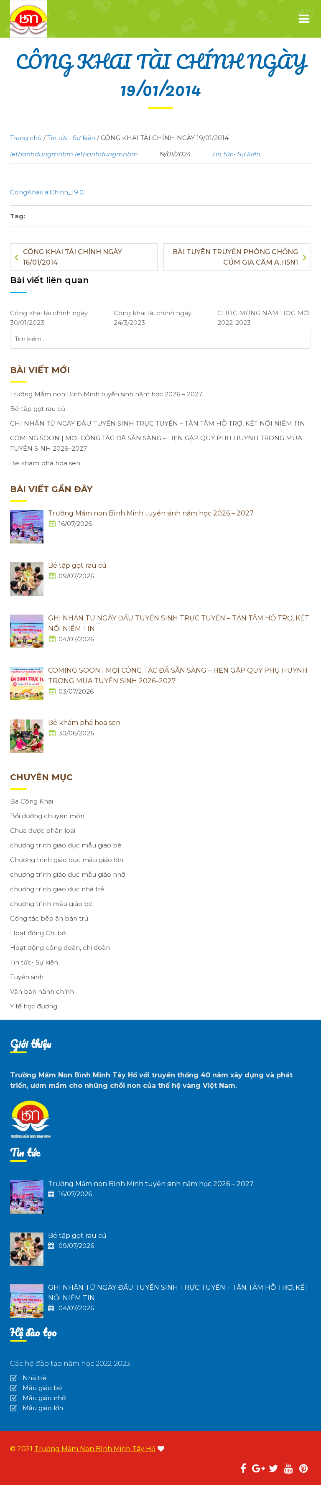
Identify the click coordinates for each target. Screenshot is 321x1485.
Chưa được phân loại (42, 830)
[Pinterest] (303, 1470)
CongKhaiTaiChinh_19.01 (48, 192)
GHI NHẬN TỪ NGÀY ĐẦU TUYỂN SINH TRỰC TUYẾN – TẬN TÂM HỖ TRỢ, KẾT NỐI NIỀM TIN (157, 423)
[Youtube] (288, 1470)
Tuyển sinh (26, 977)
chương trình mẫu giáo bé (51, 904)
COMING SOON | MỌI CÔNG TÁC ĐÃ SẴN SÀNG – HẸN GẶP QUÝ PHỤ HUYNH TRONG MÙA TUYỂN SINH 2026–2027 (156, 443)
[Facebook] (243, 1470)
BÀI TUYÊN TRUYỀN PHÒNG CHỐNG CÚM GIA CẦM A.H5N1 (235, 257)
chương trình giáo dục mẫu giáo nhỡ (67, 874)
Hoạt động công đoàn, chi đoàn (60, 948)
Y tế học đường (33, 1006)
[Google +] (258, 1470)
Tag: (17, 216)
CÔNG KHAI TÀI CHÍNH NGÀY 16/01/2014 (72, 257)
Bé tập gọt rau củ (37, 409)
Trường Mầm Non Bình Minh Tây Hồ (94, 1449)
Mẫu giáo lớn (43, 1408)
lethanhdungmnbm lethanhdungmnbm (74, 154)
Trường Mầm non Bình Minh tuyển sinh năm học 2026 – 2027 (106, 394)
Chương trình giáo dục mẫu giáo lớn (66, 860)
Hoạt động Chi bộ (38, 933)
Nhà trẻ (34, 1378)
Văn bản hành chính (42, 991)
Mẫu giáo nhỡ (44, 1398)
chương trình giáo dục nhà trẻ (57, 889)
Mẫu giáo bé (42, 1388)
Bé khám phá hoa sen (45, 463)
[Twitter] (273, 1470)
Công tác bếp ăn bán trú (49, 918)
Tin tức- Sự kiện (236, 154)
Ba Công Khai (31, 801)
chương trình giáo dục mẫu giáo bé (66, 845)
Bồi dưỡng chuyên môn (47, 816)
